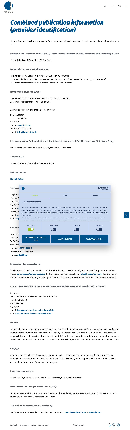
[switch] (53, 229)
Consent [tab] (34, 195)
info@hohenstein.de (27, 132)
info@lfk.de (22, 255)
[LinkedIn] (109, 424)
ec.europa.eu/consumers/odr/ (31, 274)
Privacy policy (24, 425)
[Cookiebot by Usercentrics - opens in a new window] (99, 188)
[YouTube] (113, 424)
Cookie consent (43, 425)
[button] (120, 6)
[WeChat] (118, 424)
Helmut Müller (16, 179)
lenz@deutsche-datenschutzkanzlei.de (35, 310)
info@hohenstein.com (91, 274)
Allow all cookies (94, 239)
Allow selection (65, 239)
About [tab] (95, 195)
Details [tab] (65, 195)
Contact (33, 425)
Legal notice (14, 425)
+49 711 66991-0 (24, 248)
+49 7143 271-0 (24, 125)
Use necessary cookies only (36, 239)
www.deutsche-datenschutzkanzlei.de (33, 313)
